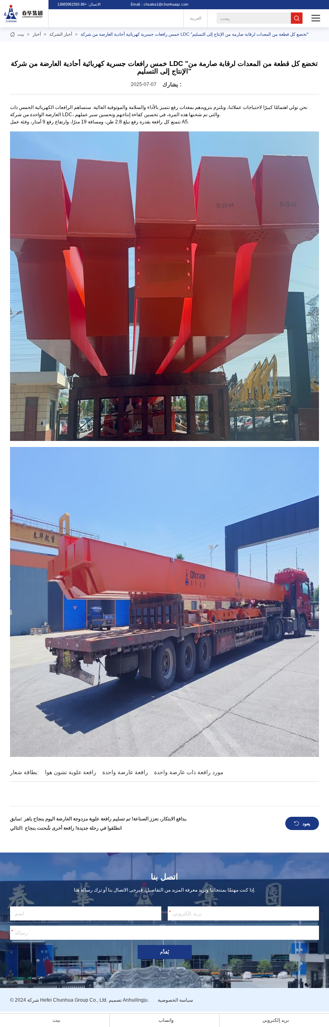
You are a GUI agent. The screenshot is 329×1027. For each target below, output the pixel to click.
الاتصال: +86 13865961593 (79, 4)
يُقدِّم (164, 951)
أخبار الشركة (60, 34)
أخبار (36, 34)
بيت (20, 34)
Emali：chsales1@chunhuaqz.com (160, 4)
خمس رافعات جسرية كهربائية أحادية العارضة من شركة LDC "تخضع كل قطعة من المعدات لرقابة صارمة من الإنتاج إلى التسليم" (195, 34)
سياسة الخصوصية (175, 1000)
